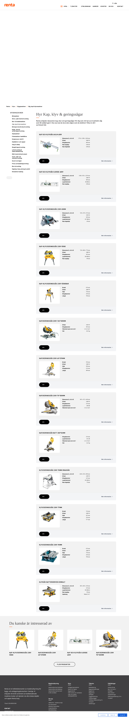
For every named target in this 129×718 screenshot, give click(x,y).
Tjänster (73, 6)
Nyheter (103, 6)
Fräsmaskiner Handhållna (19, 136)
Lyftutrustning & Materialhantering (17, 150)
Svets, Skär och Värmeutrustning (17, 157)
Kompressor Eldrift (18, 139)
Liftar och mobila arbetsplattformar (72, 695)
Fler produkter (63, 664)
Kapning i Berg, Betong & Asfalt (21, 169)
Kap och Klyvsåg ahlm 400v (50, 134)
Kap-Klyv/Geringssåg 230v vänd (52, 246)
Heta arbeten (111, 692)
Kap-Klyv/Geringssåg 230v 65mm (52, 209)
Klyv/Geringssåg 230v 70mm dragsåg (54, 470)
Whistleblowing (52, 710)
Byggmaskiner (21, 106)
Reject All (112, 715)
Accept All (122, 715)
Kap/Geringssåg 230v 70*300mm (52, 396)
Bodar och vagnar (72, 689)
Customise (103, 715)
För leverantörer (53, 704)
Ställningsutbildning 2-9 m (114, 696)
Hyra (65, 6)
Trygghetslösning (93, 696)
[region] (64, 714)
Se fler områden (53, 692)
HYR (43, 161)
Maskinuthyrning (54, 683)
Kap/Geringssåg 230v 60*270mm (52, 358)
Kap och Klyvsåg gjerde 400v (51, 172)
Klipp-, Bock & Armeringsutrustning (18, 130)
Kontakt (120, 6)
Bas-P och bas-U (112, 689)
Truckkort (110, 698)
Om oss (111, 6)
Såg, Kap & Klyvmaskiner (35, 106)
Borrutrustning (16, 166)
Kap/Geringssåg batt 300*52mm (52, 433)
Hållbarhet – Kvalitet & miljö (55, 702)
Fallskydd (91, 694)
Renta (8, 106)
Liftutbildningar (112, 694)
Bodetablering (92, 687)
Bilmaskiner (15, 116)
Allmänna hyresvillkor (54, 706)
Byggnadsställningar (94, 689)
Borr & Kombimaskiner (18, 121)
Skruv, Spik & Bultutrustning (20, 118)
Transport (91, 701)
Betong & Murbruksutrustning (21, 127)
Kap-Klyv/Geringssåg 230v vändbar (54, 284)
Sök (115, 3)
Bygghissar (91, 691)
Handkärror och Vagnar (18, 142)
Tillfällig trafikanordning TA (95, 700)
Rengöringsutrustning (18, 147)
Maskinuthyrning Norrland (55, 691)
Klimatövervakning (17, 171)
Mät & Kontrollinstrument (19, 154)
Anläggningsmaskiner (73, 687)
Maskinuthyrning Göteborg (55, 689)
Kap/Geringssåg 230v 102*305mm (52, 321)
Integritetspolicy (53, 708)
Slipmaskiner (16, 133)
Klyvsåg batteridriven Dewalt (52, 582)
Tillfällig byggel (93, 698)
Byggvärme (91, 692)
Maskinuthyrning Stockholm (56, 687)
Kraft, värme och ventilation (75, 692)
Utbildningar (86, 6)
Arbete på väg (111, 687)
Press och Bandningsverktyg (20, 163)
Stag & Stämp (16, 144)
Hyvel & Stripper (17, 161)
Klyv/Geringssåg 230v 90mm (50, 545)
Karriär (95, 6)
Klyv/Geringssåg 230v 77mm (50, 507)
